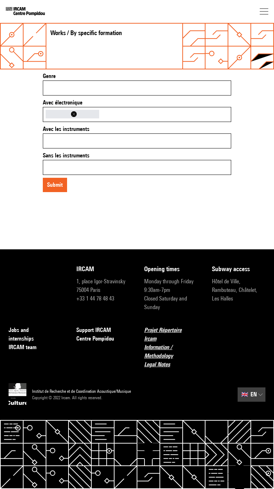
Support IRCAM (93, 330)
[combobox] (137, 88)
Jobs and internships (21, 334)
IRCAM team (22, 347)
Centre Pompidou (95, 338)
